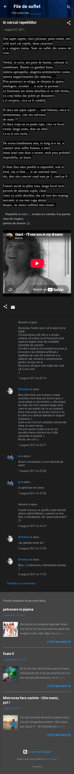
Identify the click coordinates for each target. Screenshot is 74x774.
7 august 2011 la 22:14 (32, 378)
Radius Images (50, 759)
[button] (68, 23)
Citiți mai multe (59, 642)
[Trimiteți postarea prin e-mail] (13, 308)
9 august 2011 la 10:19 (32, 526)
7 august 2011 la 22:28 (32, 471)
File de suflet (26, 6)
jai (19, 456)
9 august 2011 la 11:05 (32, 548)
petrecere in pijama (18, 609)
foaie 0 (8, 654)
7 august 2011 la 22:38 (32, 493)
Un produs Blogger (39, 751)
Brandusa (24, 389)
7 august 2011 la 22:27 (32, 445)
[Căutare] (68, 7)
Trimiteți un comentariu (21, 583)
